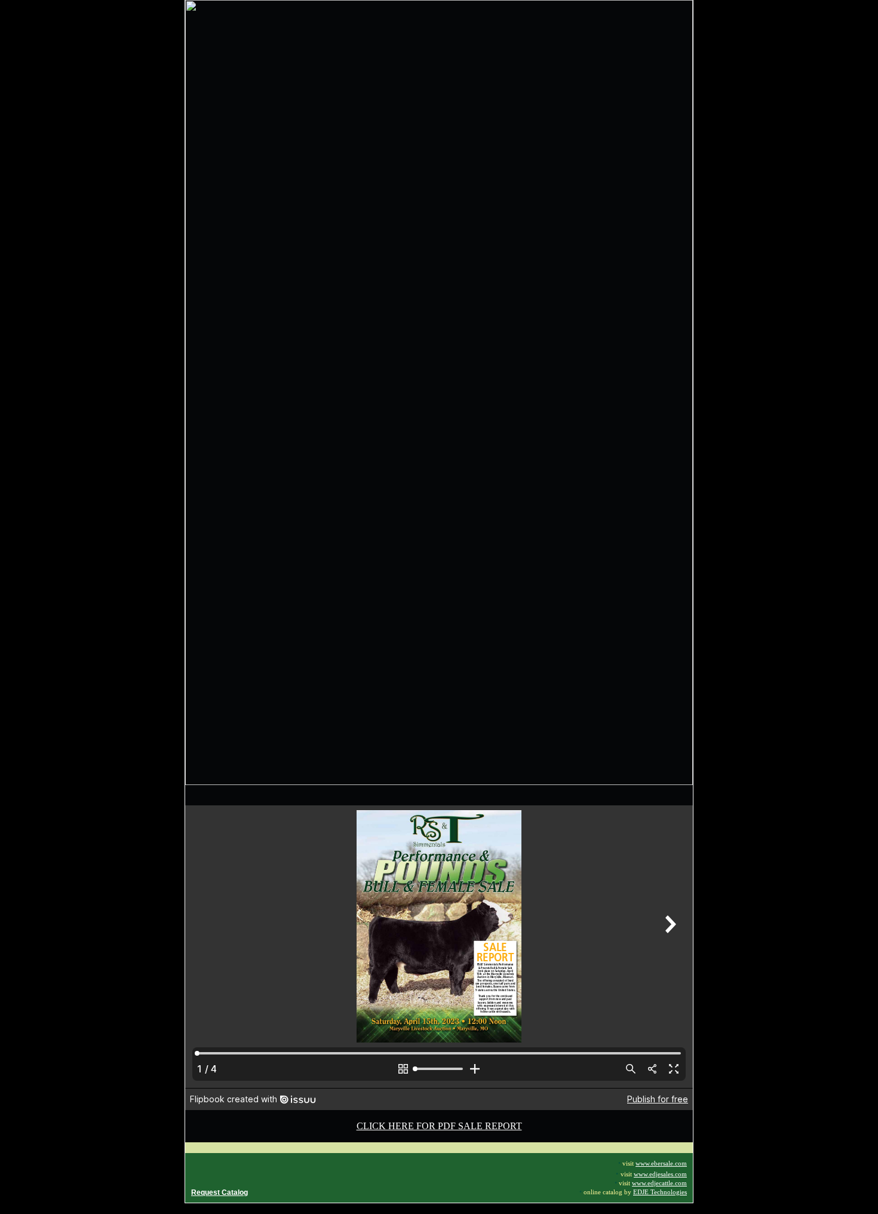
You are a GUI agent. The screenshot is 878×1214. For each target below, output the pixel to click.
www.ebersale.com (661, 1163)
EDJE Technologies (660, 1192)
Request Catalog (219, 1192)
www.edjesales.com (660, 1174)
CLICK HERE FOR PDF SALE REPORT (439, 1126)
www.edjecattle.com (659, 1183)
